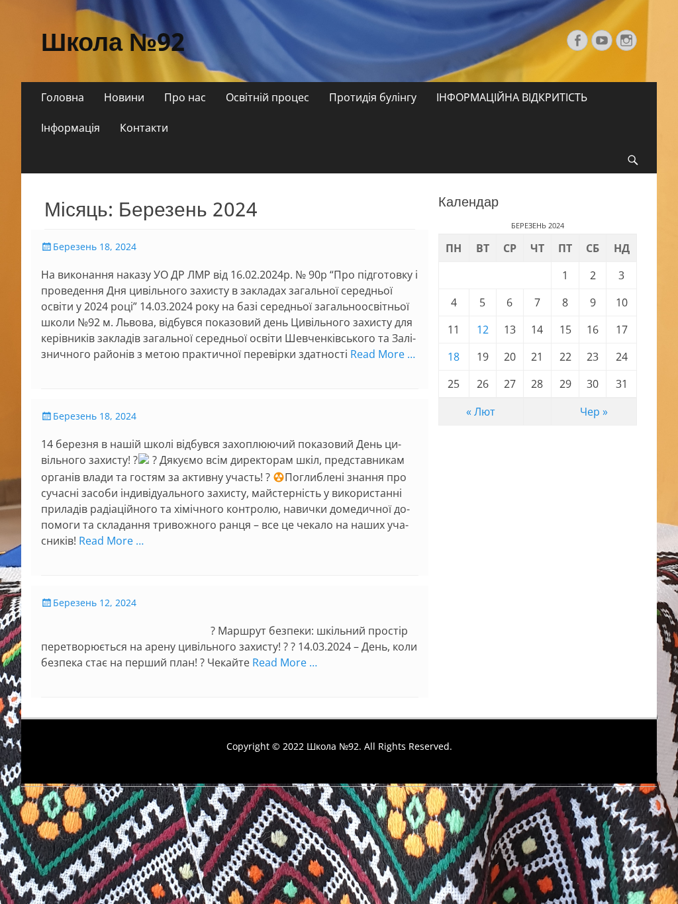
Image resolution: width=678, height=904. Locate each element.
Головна (62, 97)
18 (454, 356)
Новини (124, 97)
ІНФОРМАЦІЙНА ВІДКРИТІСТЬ (511, 97)
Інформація (70, 127)
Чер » (594, 411)
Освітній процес (267, 97)
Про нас (185, 97)
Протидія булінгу (372, 97)
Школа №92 (113, 42)
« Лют (480, 411)
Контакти (144, 127)
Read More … (382, 354)
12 (483, 329)
